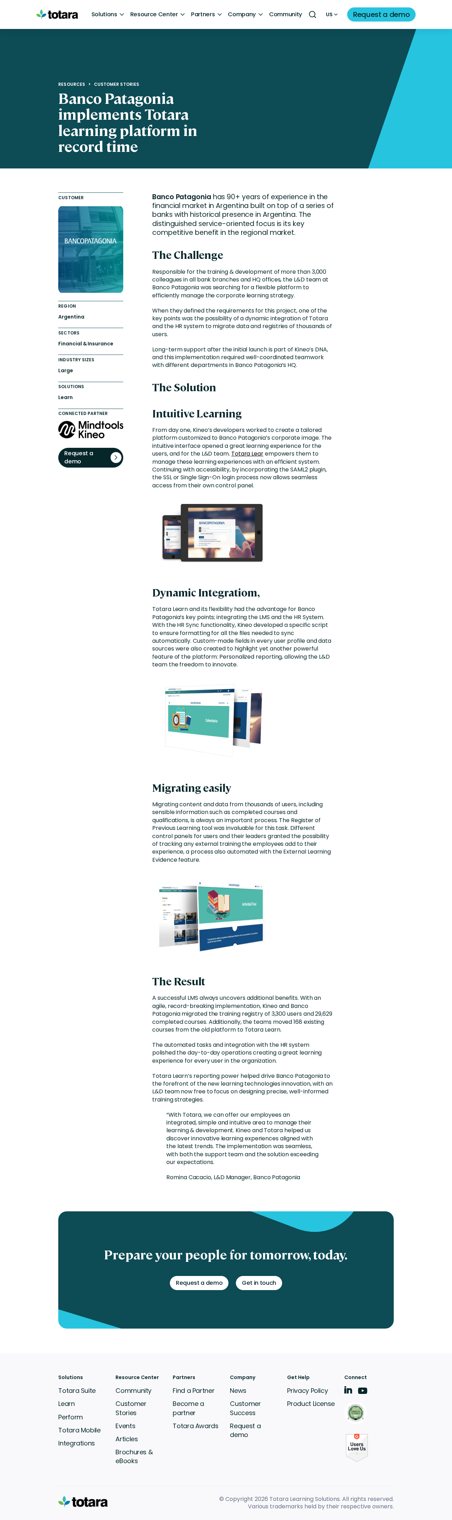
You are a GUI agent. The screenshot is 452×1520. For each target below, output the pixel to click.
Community (285, 14)
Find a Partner (193, 1390)
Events (125, 1425)
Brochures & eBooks (134, 1456)
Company (242, 14)
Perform (70, 1417)
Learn (66, 1403)
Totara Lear (247, 454)
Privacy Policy (307, 1390)
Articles (126, 1439)
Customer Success (245, 1408)
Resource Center (154, 14)
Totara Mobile (79, 1430)
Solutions (104, 14)
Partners (203, 14)
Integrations (76, 1443)
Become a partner (188, 1408)
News (238, 1390)
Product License (311, 1403)
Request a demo (245, 1430)
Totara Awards (195, 1425)
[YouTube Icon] (362, 1393)
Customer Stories (116, 84)
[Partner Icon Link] (356, 1413)
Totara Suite (77, 1390)
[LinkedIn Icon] (348, 1391)
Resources (71, 84)
